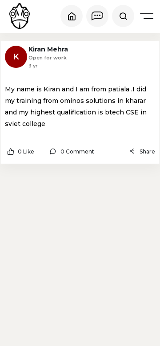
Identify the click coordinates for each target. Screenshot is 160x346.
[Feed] (71, 16)
